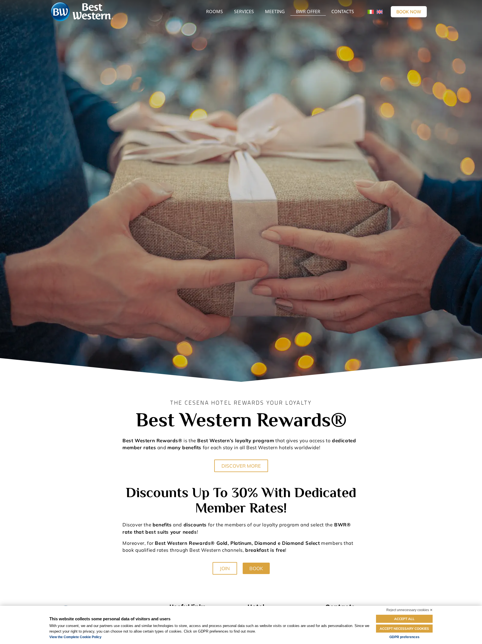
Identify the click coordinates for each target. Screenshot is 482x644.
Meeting (275, 11)
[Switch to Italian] (370, 12)
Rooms (214, 11)
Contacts (342, 11)
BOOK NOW (408, 11)
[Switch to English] (379, 12)
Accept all (404, 619)
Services (244, 11)
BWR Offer (308, 11)
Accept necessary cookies (404, 628)
